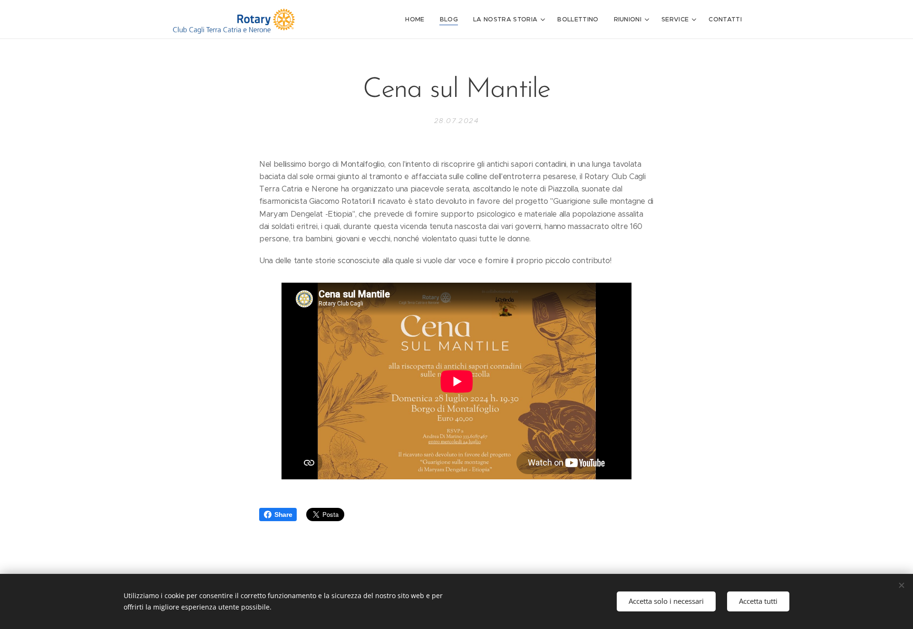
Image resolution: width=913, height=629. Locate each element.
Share (283, 514)
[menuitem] (417, 19)
